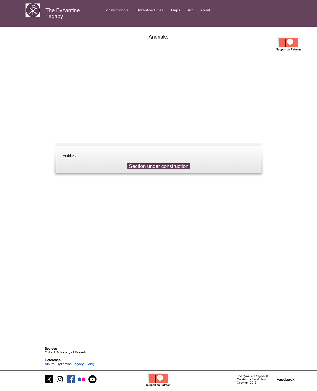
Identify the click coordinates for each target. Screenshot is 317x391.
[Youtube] (92, 379)
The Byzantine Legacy (62, 13)
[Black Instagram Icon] (60, 379)
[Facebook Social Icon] (71, 379)
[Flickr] (82, 379)
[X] (49, 379)
